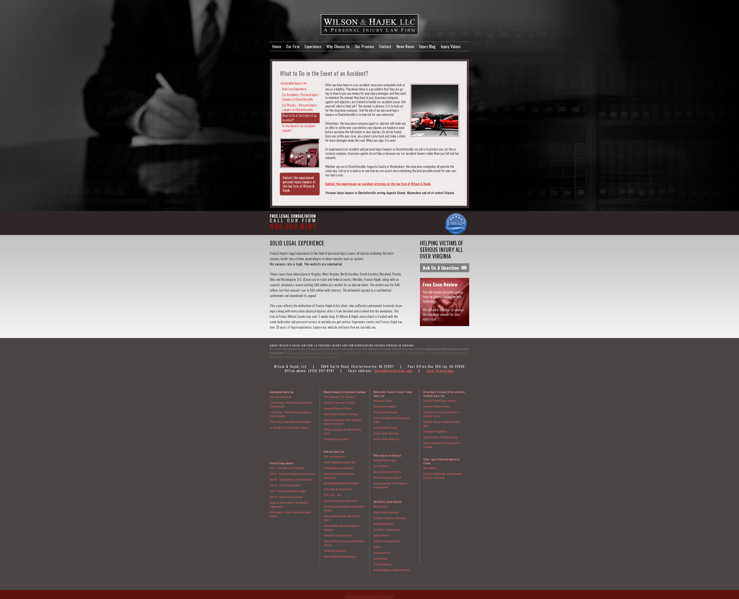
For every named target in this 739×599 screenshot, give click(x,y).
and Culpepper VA (330, 356)
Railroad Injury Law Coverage (339, 468)
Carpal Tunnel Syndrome (386, 512)
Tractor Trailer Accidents (386, 433)
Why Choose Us (338, 46)
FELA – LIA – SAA (332, 495)
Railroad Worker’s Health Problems (392, 570)
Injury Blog (427, 46)
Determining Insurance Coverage (341, 414)
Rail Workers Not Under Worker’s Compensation (391, 485)
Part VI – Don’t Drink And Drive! (286, 497)
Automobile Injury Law (294, 83)
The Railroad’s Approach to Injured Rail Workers (344, 508)
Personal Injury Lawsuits (336, 439)
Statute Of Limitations (335, 551)
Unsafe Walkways (383, 564)
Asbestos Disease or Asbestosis (390, 518)
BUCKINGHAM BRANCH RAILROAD (341, 483)
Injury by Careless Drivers (436, 406)
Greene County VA (311, 356)
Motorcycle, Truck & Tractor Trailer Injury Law (393, 394)
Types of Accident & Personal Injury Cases (392, 420)
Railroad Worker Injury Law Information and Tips (344, 543)
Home (276, 46)
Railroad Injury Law (334, 451)
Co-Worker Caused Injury (387, 529)
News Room (405, 46)
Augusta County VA (377, 352)
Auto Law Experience (294, 89)
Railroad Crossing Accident (338, 535)
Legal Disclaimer (440, 370)
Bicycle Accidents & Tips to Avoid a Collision (441, 445)
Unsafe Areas (380, 558)
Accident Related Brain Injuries (439, 400)
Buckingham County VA (419, 352)
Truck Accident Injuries (385, 412)
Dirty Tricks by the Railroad (338, 489)
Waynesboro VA (459, 352)
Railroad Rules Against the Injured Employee (341, 527)
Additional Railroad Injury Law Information (339, 475)
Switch (377, 547)
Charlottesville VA (295, 352)
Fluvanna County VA (356, 352)
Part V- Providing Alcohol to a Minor (288, 491)
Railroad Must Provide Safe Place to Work (342, 518)
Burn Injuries (429, 468)
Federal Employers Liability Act (339, 462)
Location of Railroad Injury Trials (340, 501)
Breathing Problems (384, 524)
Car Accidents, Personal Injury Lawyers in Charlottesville (300, 97)
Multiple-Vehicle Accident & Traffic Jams (441, 423)
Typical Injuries (381, 535)
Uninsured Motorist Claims (337, 408)
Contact (385, 46)
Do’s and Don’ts (381, 466)
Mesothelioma (381, 506)
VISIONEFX (388, 596)
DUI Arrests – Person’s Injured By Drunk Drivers (290, 514)
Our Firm (292, 46)
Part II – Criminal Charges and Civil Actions (292, 474)
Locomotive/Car (382, 552)
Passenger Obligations (434, 431)
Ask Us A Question (441, 267)
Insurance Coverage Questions (339, 402)
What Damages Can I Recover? (340, 397)
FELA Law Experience (334, 456)
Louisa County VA (336, 352)
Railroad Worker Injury (385, 460)
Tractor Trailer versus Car (387, 439)
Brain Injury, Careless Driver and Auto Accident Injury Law (444, 394)
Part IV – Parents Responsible (285, 485)
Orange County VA (292, 356)
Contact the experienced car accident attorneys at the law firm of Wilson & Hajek (377, 184)
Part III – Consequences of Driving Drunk (291, 479)
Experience (313, 46)
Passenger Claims (383, 400)
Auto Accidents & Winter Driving (440, 437)
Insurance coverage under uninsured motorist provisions (342, 422)
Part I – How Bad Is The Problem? (287, 468)
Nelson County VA (397, 352)
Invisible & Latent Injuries (388, 501)
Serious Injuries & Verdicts (387, 472)
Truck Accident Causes (385, 427)
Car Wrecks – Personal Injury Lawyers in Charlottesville (299, 107)
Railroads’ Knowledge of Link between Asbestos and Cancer (442, 475)
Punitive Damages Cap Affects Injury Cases (342, 431)
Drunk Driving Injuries (281, 463)
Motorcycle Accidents (385, 406)
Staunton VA (276, 356)
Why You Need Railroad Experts (340, 556)
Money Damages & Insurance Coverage (345, 392)
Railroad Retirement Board (387, 477)
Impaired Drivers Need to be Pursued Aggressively (289, 504)
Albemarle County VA (315, 352)
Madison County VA (441, 352)
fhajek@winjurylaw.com (393, 370)
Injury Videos (451, 46)
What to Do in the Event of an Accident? (299, 117)
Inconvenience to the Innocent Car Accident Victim (441, 414)
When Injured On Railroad (387, 455)
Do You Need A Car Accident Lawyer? (298, 128)
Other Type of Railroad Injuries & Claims (441, 461)
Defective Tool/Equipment (387, 541)
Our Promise (364, 46)
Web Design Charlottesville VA (363, 596)
